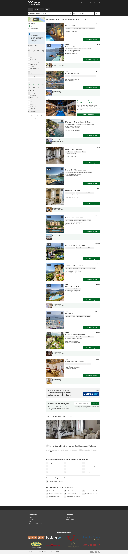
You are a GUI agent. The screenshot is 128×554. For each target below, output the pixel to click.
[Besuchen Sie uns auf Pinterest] (96, 552)
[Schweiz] (54, 545)
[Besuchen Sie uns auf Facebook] (91, 552)
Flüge (48, 9)
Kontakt (30, 517)
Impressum (68, 521)
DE (94, 2)
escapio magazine (70, 519)
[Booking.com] (54, 538)
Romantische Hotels (35, 7)
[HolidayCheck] (91, 538)
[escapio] (34, 3)
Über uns (68, 517)
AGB (30, 521)
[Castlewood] (73, 545)
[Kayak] (36, 537)
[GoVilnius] (91, 545)
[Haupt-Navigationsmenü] (99, 2)
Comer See (43, 7)
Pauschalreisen (40, 9)
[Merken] (62, 25)
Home (29, 7)
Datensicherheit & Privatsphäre (35, 523)
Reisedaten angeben (92, 39)
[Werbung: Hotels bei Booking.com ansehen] (91, 394)
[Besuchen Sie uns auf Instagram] (93, 552)
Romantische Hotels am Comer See (54, 7)
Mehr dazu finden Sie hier (84, 407)
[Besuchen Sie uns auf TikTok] (99, 552)
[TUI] (73, 538)
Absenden (94, 403)
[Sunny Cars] (36, 545)
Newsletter (31, 519)
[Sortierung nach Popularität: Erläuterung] (36, 26)
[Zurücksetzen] (70, 13)
